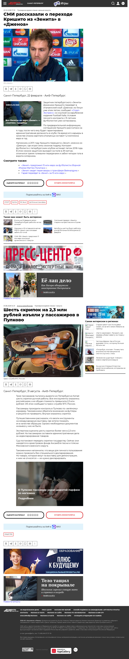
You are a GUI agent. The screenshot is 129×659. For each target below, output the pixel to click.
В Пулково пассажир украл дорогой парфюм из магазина (49, 491)
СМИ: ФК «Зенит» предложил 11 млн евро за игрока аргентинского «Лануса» (26, 238)
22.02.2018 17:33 (9, 10)
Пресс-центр (47, 610)
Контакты (24, 613)
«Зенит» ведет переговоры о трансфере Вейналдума (49, 170)
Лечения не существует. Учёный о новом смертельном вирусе (109, 359)
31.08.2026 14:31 (9, 306)
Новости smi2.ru (12, 298)
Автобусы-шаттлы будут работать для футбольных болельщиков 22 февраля (67, 230)
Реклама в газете (37, 613)
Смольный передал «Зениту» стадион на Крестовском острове (67, 221)
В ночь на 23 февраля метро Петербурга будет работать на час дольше (27, 222)
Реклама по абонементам (75, 613)
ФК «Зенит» (8, 83)
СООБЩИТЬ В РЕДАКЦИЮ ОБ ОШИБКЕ (88, 616)
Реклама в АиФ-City (96, 613)
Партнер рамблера (42, 649)
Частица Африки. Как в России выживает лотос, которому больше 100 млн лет (110, 343)
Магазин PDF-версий (62, 610)
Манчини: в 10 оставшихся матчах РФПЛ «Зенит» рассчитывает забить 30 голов (27, 230)
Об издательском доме (29, 610)
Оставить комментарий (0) (64, 183)
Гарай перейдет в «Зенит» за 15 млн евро (42, 173)
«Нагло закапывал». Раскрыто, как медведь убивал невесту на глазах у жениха (110, 335)
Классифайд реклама (28, 616)
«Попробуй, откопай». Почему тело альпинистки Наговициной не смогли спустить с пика (110, 351)
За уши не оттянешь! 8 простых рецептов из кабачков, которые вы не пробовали (110, 368)
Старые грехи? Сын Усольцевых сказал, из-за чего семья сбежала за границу (110, 327)
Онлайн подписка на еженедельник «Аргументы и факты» (96, 610)
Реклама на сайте (54, 613)
